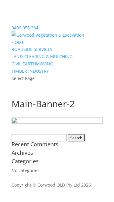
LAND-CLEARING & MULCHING (42, 56)
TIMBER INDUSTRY (30, 71)
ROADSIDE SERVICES (32, 49)
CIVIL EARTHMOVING (32, 64)
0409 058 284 (25, 28)
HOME (18, 42)
